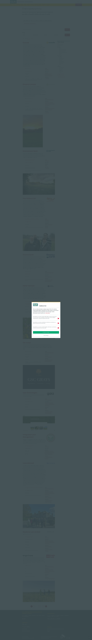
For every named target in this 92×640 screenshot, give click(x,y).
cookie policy (47, 313)
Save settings (46, 335)
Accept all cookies (46, 332)
